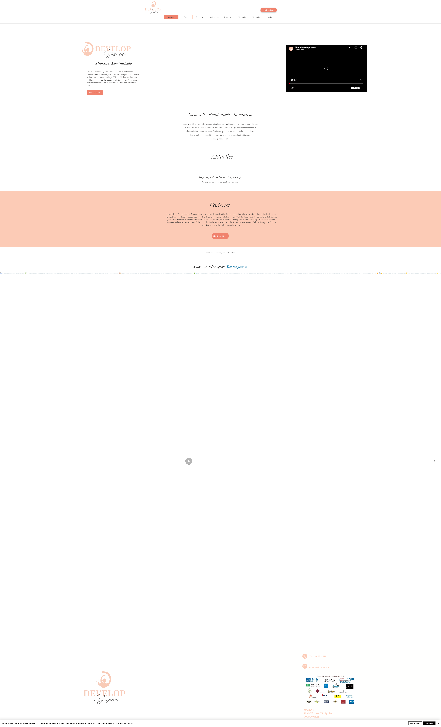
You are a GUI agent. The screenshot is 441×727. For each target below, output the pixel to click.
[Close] (438, 723)
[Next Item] (434, 461)
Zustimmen (429, 723)
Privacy (216, 253)
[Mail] (304, 666)
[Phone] (304, 656)
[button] (199, 17)
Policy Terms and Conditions (227, 253)
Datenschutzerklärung (125, 723)
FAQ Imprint (209, 253)
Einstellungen (415, 723)
